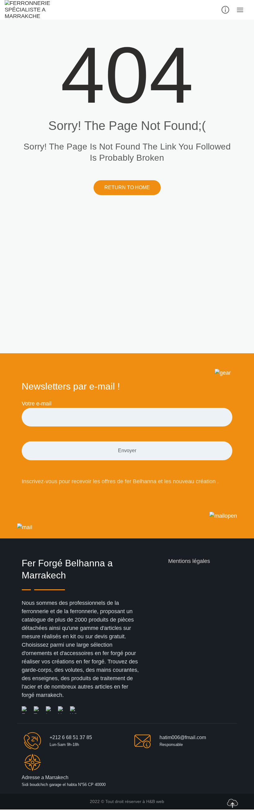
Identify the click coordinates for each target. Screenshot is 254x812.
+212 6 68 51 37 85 (71, 737)
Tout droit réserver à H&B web (134, 801)
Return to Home (127, 187)
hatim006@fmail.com (183, 737)
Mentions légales (189, 561)
